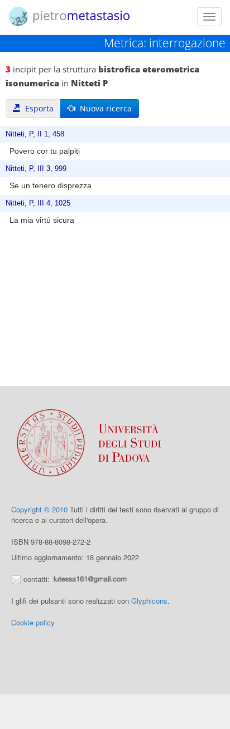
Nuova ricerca (103, 108)
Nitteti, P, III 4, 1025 (38, 203)
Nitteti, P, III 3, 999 (36, 169)
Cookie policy (33, 622)
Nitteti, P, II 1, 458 (35, 134)
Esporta (37, 108)
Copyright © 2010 (39, 509)
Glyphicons (149, 600)
